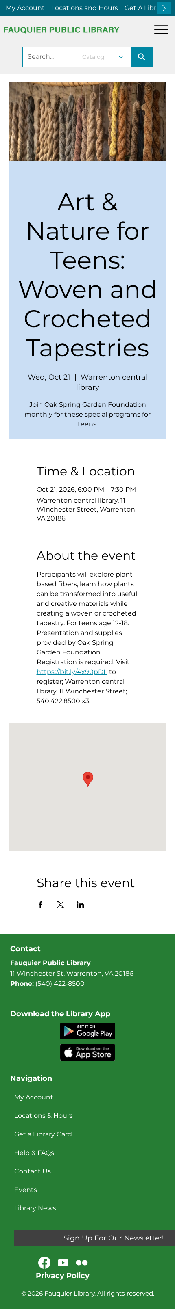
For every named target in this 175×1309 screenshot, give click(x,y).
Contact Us (32, 1171)
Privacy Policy (63, 1275)
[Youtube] (63, 1263)
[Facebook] (44, 1263)
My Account (33, 1097)
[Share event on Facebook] (40, 904)
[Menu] (161, 29)
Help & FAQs (34, 1153)
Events (25, 1190)
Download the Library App (60, 1013)
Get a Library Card (43, 1134)
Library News (35, 1208)
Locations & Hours (43, 1115)
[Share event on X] (60, 904)
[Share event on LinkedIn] (80, 904)
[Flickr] (82, 1263)
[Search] (142, 57)
